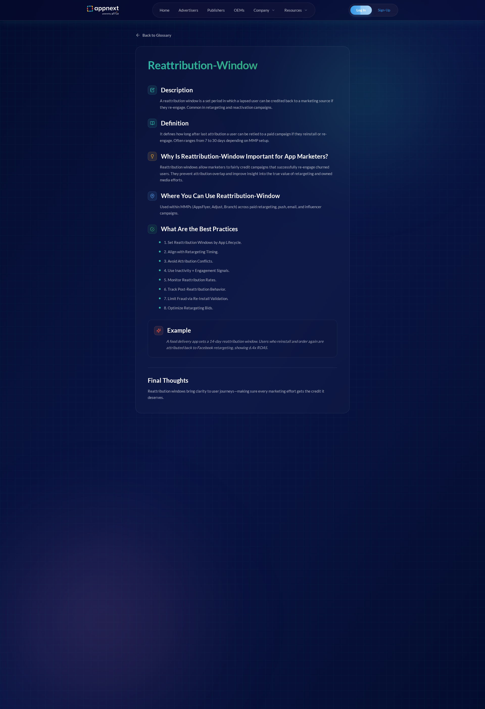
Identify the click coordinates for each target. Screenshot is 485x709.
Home (164, 10)
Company (261, 10)
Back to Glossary (156, 35)
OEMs (239, 10)
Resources (293, 10)
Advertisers (188, 10)
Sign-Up (384, 10)
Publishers (216, 10)
